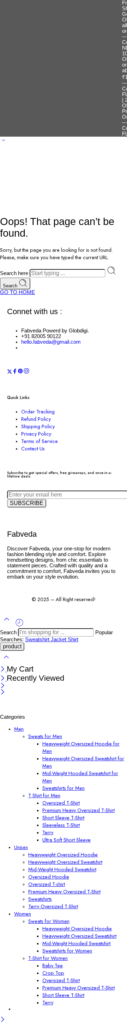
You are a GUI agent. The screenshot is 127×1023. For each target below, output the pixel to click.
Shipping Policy (38, 426)
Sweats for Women (48, 921)
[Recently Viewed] (19, 625)
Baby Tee (52, 965)
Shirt (73, 639)
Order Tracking (38, 411)
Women (22, 913)
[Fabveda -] (26, 711)
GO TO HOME (17, 292)
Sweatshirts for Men (63, 788)
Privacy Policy (36, 433)
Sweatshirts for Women (67, 950)
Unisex (21, 847)
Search (11, 285)
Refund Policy (36, 419)
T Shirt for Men (44, 795)
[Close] (3, 670)
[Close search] (6, 662)
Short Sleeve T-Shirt (63, 817)
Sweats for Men (45, 736)
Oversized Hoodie (48, 876)
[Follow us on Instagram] (26, 372)
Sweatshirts (40, 899)
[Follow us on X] (9, 372)
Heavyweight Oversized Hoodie (63, 854)
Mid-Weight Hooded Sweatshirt (62, 869)
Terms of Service (39, 441)
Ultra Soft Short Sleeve (66, 839)
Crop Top (53, 973)
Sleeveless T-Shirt (61, 825)
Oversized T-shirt (46, 884)
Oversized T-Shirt (61, 802)
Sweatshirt (38, 639)
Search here (15, 273)
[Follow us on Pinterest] (20, 372)
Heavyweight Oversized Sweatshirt (65, 862)
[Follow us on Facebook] (15, 372)
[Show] (3, 142)
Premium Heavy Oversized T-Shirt (78, 810)
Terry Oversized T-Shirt (53, 906)
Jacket (59, 639)
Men (19, 728)
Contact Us (33, 448)
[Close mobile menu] (2, 692)
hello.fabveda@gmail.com (51, 342)
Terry (47, 832)
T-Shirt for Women (48, 958)
